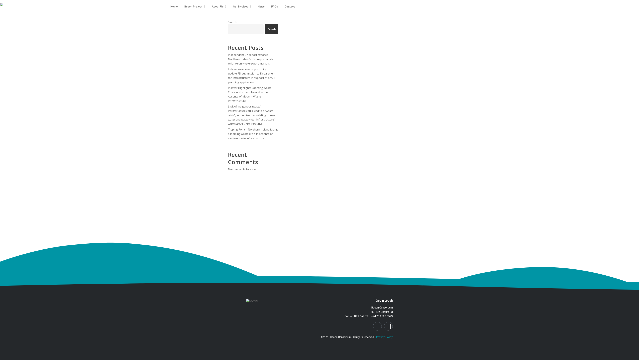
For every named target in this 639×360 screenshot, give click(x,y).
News (261, 6)
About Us (217, 6)
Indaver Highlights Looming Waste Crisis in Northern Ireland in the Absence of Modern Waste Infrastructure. (249, 94)
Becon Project (193, 6)
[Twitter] (388, 326)
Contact (290, 6)
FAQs (274, 6)
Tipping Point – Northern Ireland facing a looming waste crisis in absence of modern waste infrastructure (253, 134)
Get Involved (240, 6)
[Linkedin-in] (377, 326)
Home (174, 6)
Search (232, 22)
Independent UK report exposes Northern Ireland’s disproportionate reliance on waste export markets (250, 59)
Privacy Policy (384, 337)
